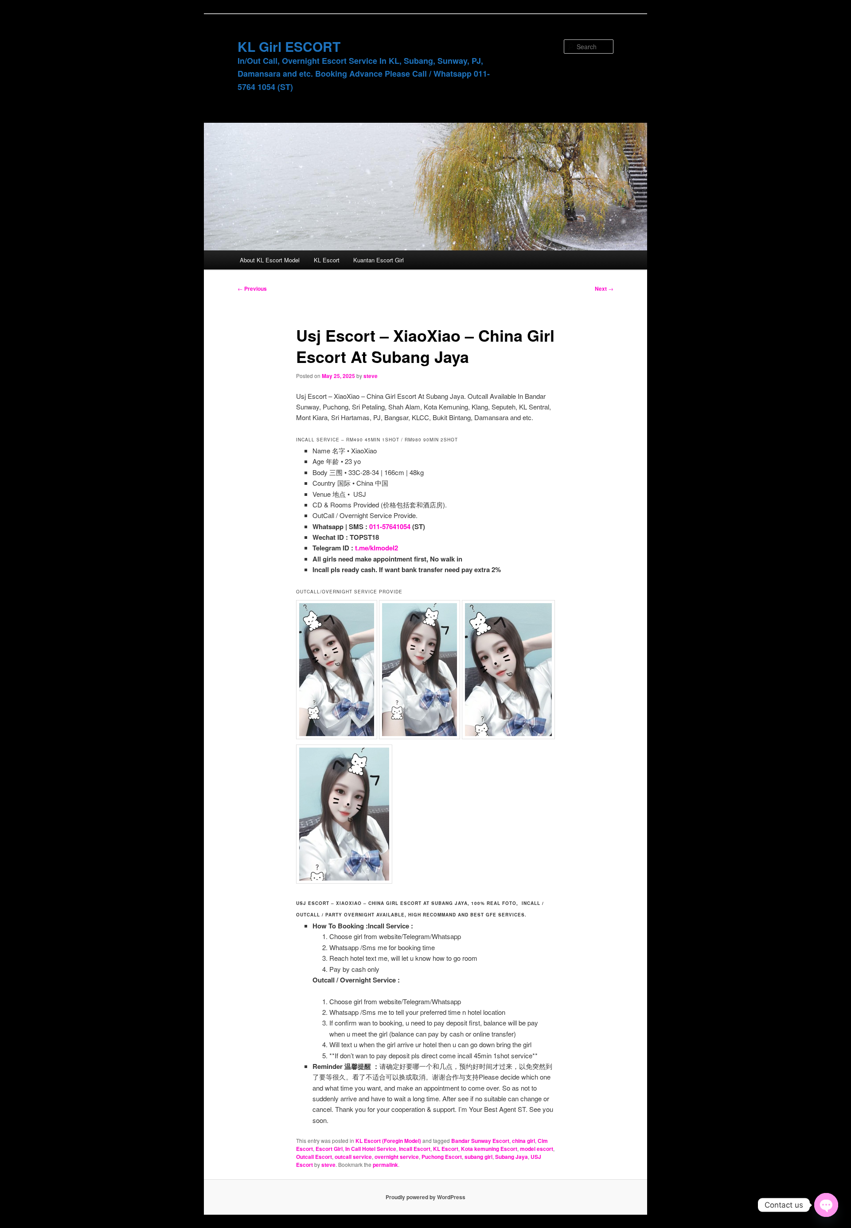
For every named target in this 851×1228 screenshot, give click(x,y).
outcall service (353, 1157)
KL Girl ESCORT (289, 46)
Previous (252, 288)
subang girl (478, 1157)
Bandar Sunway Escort (480, 1141)
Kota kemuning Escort (489, 1149)
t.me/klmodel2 (376, 548)
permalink (385, 1165)
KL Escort (327, 260)
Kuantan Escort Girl (378, 260)
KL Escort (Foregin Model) (388, 1141)
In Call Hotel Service (370, 1149)
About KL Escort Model (270, 260)
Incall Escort (414, 1149)
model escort (536, 1149)
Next (604, 288)
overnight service (397, 1157)
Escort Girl (329, 1149)
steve (370, 376)
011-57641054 (389, 526)
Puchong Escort (442, 1157)
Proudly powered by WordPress (425, 1197)
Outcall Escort (314, 1157)
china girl (523, 1141)
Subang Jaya (511, 1157)
